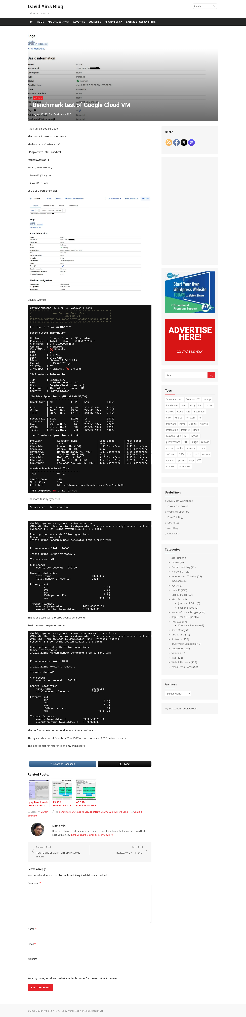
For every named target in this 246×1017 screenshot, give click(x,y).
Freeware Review (188, 625)
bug (200, 405)
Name (32, 928)
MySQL (195, 435)
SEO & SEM (178, 634)
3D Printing (178, 557)
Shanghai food (186, 607)
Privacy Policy (113, 21)
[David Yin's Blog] (31, 22)
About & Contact (58, 21)
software (171, 454)
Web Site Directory (178, 511)
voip (191, 460)
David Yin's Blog (45, 6)
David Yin (59, 114)
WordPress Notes (182, 666)
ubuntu (206, 454)
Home (40, 21)
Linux (196, 429)
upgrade (181, 460)
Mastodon (175, 708)
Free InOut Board (177, 506)
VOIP (175, 657)
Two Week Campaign (184, 643)
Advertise (79, 21)
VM (120, 811)
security (191, 448)
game (182, 423)
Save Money (179, 630)
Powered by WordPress (67, 1010)
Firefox (178, 417)
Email (32, 944)
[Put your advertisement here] (190, 360)
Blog (192, 405)
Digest (175, 562)
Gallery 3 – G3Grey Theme (140, 21)
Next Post (129, 850)
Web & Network (181, 662)
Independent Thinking (184, 576)
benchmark (65, 811)
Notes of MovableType (185, 612)
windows (171, 466)
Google (193, 423)
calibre (209, 405)
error (169, 417)
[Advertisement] (190, 211)
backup (207, 399)
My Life (176, 599)
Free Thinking (175, 517)
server (201, 448)
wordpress (184, 466)
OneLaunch (173, 533)
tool (197, 454)
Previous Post (58, 852)
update (170, 460)
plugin (195, 441)
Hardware (177, 571)
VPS (199, 460)
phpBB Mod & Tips (182, 616)
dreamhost (199, 411)
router (180, 448)
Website (32, 958)
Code (180, 411)
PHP (186, 441)
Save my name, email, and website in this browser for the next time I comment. (73, 978)
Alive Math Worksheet (180, 500)
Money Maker (179, 594)
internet (185, 429)
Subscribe (95, 21)
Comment (34, 883)
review (169, 448)
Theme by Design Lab (93, 1010)
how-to (204, 423)
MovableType (173, 435)
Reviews (176, 621)
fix (200, 417)
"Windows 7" (193, 399)
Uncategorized (180, 648)
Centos (170, 411)
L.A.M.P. (38, 97)
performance (173, 441)
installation (172, 429)
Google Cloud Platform (88, 811)
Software (177, 639)
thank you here (78, 834)
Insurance (177, 580)
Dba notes (173, 522)
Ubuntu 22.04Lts (109, 811)
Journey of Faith (187, 603)
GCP (74, 811)
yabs (125, 811)
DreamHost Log (181, 567)
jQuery (175, 585)
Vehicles (176, 653)
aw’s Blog (172, 528)
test (189, 454)
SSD (181, 454)
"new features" (174, 399)
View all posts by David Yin (100, 834)
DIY (188, 411)
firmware (190, 417)
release (205, 441)
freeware (171, 423)
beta (184, 405)
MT (186, 435)
